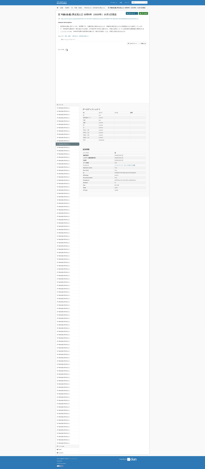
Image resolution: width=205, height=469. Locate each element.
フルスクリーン (133, 43)
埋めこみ (143, 43)
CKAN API (59, 461)
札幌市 (67, 8)
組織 (121, 2)
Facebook (60, 452)
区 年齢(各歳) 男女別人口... (64, 108)
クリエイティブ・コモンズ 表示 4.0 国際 (125, 165)
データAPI (144, 13)
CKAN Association (61, 463)
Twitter (60, 449)
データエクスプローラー (69, 39)
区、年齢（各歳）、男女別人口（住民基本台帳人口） (88, 8)
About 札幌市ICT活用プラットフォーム (67, 458)
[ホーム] (57, 8)
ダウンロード (131, 13)
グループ (127, 2)
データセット (114, 2)
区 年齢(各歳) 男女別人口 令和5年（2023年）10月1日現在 (126, 8)
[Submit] (146, 2)
